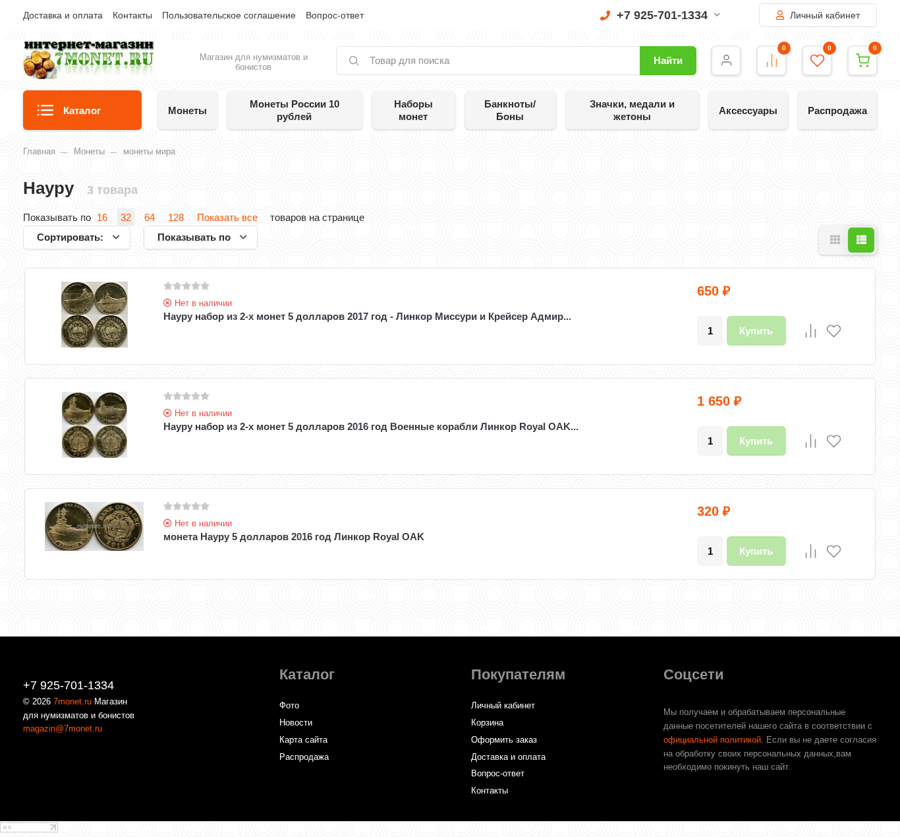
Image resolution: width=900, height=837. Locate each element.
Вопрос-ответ (335, 15)
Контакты (132, 15)
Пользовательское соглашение (229, 15)
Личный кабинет (823, 15)
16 (102, 217)
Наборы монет (413, 110)
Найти (668, 60)
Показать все (227, 217)
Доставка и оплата (63, 15)
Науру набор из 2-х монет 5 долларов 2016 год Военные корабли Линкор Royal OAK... (370, 426)
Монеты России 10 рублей (294, 110)
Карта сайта (303, 740)
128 (176, 217)
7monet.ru (72, 701)
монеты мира (149, 151)
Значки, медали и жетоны (632, 110)
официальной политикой (712, 740)
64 (149, 217)
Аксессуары (748, 110)
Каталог (82, 110)
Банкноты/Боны (510, 110)
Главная (39, 151)
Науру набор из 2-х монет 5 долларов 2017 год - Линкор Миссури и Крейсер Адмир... (367, 316)
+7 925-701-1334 (662, 15)
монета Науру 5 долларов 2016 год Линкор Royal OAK (293, 536)
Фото (289, 705)
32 (126, 217)
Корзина (487, 723)
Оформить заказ (504, 740)
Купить (756, 330)
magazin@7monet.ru (62, 728)
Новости (295, 723)
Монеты (187, 110)
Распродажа (837, 110)
